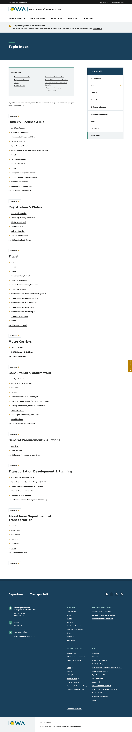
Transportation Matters (75, 629)
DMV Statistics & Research (101, 685)
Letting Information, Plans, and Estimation (28, 406)
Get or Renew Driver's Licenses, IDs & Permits (29, 150)
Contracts (15, 388)
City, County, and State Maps (22, 477)
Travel (16, 83)
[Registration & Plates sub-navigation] (46, 18)
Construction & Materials (21, 383)
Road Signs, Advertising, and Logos (25, 414)
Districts (14, 539)
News (13, 548)
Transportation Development (102, 619)
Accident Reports (18, 128)
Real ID (14, 168)
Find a (17, 222)
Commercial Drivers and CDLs (23, 137)
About (13, 526)
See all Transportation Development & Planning (28, 500)
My (69, 671)
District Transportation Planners (24, 491)
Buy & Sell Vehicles (18, 213)
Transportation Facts (99, 660)
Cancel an (20, 132)
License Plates (17, 226)
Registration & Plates (21, 80)
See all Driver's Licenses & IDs (20, 191)
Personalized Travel (19, 280)
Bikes (13, 271)
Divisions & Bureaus (74, 626)
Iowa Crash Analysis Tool (103, 689)
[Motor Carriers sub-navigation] (79, 18)
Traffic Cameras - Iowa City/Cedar (27, 294)
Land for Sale (16, 450)
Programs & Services (117, 2)
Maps (94, 700)
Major (72, 678)
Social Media (71, 611)
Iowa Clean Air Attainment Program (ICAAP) (29, 482)
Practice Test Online (19, 164)
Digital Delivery (97, 678)
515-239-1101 (18, 625)
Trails (13, 320)
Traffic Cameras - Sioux (22, 312)
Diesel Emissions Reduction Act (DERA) (27, 486)
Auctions (14, 446)
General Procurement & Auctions (56, 80)
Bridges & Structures (19, 379)
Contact (69, 619)
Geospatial (96, 682)
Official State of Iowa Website (18, 2)
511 (69, 675)
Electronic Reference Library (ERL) (25, 397)
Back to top (13, 116)
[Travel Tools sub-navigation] (94, 18)
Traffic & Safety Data (19, 316)
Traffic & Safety (97, 664)
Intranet (72, 682)
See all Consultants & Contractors (22, 423)
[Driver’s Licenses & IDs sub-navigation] (26, 18)
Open (97, 675)
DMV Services (71, 653)
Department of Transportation (45, 9)
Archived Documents (74, 709)
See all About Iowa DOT (18, 553)
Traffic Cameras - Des (22, 303)
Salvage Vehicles (18, 231)
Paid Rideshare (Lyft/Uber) (22, 352)
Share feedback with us (23, 636)
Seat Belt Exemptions (19, 182)
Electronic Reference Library (77, 686)
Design (14, 392)
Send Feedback (45, 723)
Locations (15, 155)
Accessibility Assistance (75, 689)
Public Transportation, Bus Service (25, 285)
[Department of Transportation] (18, 9)
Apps (68, 664)
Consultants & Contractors (54, 77)
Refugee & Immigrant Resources (24, 173)
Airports (14, 267)
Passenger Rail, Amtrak (20, 276)
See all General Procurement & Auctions (24, 455)
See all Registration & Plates (20, 240)
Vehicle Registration (19, 235)
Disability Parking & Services (23, 217)
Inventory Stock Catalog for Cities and (30, 401)
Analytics (95, 653)
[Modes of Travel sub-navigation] (63, 18)
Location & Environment (21, 495)
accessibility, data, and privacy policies (70, 727)
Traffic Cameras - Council (23, 298)
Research (95, 657)
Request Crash (99, 671)
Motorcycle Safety (18, 159)
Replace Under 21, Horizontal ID (24, 177)
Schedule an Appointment (21, 186)
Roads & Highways (18, 289)
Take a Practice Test (74, 660)
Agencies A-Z (104, 2)
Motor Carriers (19, 86)
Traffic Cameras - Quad (22, 307)
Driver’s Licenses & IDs (22, 77)
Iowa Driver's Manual (19, 146)
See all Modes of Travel (18, 325)
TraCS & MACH (97, 693)
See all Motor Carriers (17, 356)
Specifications (17, 419)
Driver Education (18, 141)
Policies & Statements (100, 696)
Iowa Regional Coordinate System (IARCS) (107, 667)
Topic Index (71, 640)
